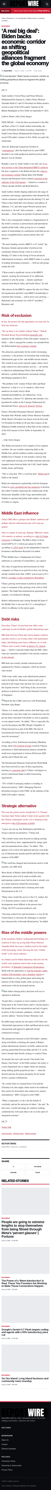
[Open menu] (4, 3)
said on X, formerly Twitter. (30, 405)
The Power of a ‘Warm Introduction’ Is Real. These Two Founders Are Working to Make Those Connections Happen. (24, 1283)
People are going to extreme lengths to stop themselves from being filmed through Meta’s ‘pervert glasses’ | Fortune (23, 1229)
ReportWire (8, 71)
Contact (4, 1444)
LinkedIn (13, 1172)
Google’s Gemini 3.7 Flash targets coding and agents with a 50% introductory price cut (25, 1332)
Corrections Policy (8, 1461)
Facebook (37, 1166)
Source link (6, 1127)
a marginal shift (18, 770)
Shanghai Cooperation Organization (28, 967)
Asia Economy (7, 1133)
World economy (30, 1133)
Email (38, 1172)
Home (4, 18)
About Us (5, 1440)
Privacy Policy (7, 1470)
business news (18, 1133)
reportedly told (36, 334)
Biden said (43, 473)
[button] (25, 559)
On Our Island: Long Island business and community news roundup (25, 1379)
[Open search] (46, 3)
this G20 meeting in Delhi (23, 823)
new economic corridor (26, 346)
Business (10, 18)
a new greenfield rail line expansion (25, 487)
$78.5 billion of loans (22, 745)
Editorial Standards (9, 1449)
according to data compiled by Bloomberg (26, 577)
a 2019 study (18, 547)
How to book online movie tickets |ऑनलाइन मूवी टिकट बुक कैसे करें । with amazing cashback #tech (32, 11)
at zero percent (8, 657)
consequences (8, 150)
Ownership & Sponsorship (11, 1465)
